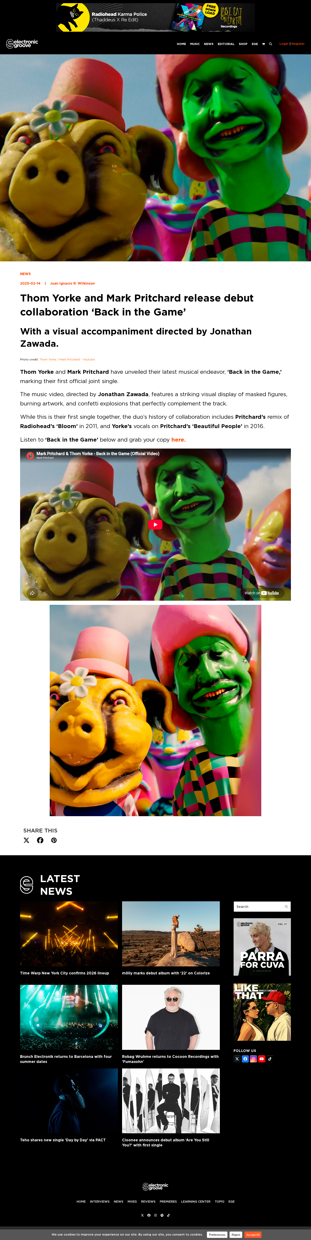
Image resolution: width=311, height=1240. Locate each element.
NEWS (25, 274)
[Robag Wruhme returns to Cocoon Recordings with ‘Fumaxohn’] (171, 1017)
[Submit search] (286, 906)
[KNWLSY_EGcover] (262, 1039)
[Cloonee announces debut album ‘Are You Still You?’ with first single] (171, 1101)
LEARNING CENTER (196, 1201)
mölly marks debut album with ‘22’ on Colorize (166, 973)
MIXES (132, 1201)
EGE (231, 1201)
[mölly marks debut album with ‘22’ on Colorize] (171, 933)
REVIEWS (148, 1201)
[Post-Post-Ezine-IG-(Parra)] (262, 974)
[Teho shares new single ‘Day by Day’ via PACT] (69, 1101)
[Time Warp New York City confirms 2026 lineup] (69, 933)
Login (283, 44)
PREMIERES (168, 1201)
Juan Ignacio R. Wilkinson (72, 283)
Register (298, 44)
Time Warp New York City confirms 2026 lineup (64, 973)
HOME (81, 1201)
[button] (270, 43)
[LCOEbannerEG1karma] (155, 31)
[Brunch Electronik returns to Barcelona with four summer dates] (69, 1017)
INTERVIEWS (100, 1201)
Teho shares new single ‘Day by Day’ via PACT (63, 1140)
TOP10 (219, 1201)
